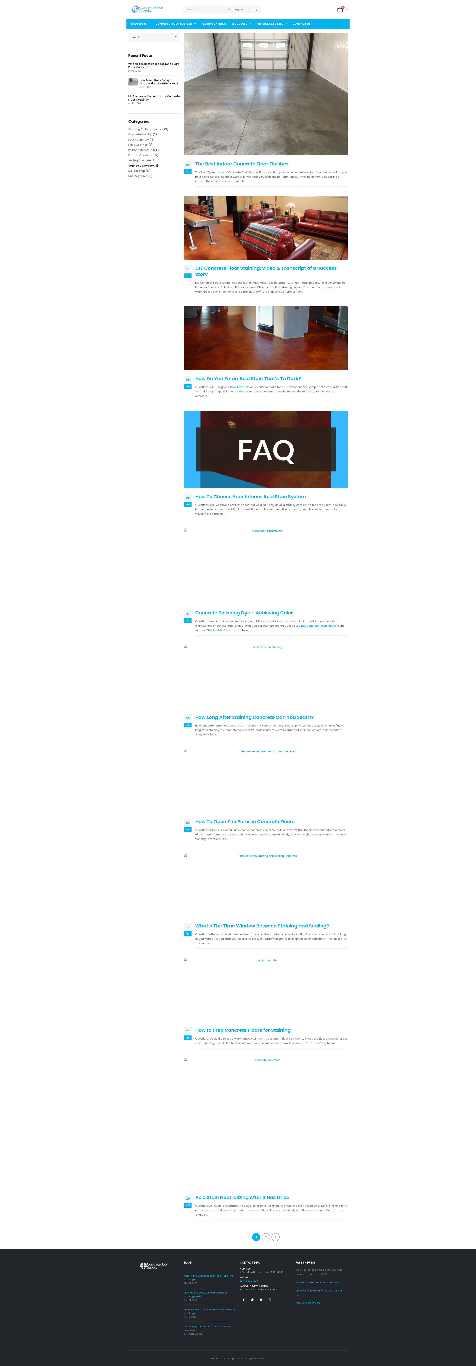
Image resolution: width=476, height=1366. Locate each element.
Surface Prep (136, 171)
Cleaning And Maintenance (145, 129)
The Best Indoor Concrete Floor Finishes (242, 164)
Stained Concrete (140, 165)
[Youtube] (261, 1299)
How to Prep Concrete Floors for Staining (243, 1030)
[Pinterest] (252, 1299)
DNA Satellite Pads (218, 630)
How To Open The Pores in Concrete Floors (245, 821)
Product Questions (140, 155)
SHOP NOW (138, 24)
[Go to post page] (133, 82)
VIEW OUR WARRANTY (308, 1303)
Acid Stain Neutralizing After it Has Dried (242, 1197)
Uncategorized (137, 176)
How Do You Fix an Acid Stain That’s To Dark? (248, 378)
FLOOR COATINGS (214, 24)
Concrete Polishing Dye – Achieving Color (244, 613)
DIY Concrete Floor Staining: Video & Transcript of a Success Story (266, 271)
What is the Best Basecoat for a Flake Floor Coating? (153, 65)
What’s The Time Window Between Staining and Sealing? (262, 926)
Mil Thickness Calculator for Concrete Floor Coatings (154, 98)
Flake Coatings (138, 145)
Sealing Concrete (139, 160)
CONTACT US (301, 24)
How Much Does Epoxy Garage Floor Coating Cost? (158, 81)
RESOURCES (239, 24)
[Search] (255, 9)
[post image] (266, 94)
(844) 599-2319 (249, 1281)
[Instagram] (270, 1299)
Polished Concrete (140, 150)
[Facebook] (243, 1299)
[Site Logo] (147, 9)
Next (275, 1237)
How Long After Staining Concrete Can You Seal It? (254, 717)
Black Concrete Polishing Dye (318, 626)
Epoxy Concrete (138, 139)
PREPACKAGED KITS (270, 24)
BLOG (188, 1262)
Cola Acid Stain (240, 387)
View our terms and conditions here (318, 1282)
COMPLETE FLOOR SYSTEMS (173, 24)
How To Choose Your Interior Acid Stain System (250, 496)
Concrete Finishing (140, 134)
